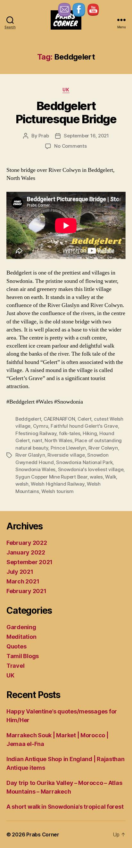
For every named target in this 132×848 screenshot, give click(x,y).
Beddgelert (28, 419)
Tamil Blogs (22, 656)
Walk (110, 477)
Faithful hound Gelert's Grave (84, 426)
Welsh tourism (57, 491)
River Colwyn (103, 448)
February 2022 (26, 542)
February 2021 (26, 591)
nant (37, 440)
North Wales (58, 440)
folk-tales (69, 433)
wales (96, 477)
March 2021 (22, 581)
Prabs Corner (42, 834)
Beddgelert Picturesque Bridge (66, 112)
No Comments (70, 146)
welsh (22, 484)
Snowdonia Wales (35, 469)
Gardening (21, 627)
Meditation (21, 636)
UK (65, 89)
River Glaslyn (30, 455)
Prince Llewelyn (68, 448)
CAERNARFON (59, 419)
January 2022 (25, 552)
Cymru (40, 426)
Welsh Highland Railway (57, 484)
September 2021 (29, 562)
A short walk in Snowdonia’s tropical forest (64, 806)
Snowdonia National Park (84, 462)
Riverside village (66, 455)
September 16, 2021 (86, 136)
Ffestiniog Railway (35, 433)
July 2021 (19, 571)
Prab (43, 136)
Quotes (16, 646)
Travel (15, 665)
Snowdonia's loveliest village (91, 469)
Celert (84, 419)
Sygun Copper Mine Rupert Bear (51, 477)
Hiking (90, 433)
